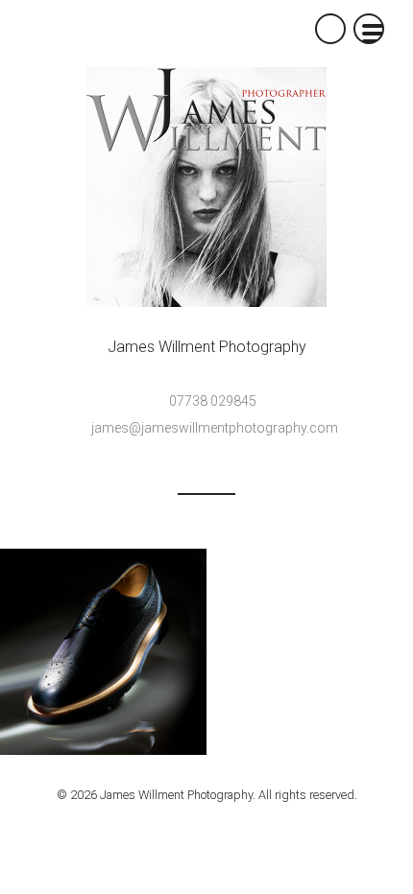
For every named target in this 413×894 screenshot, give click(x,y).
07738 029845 (212, 401)
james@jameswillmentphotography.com (214, 427)
